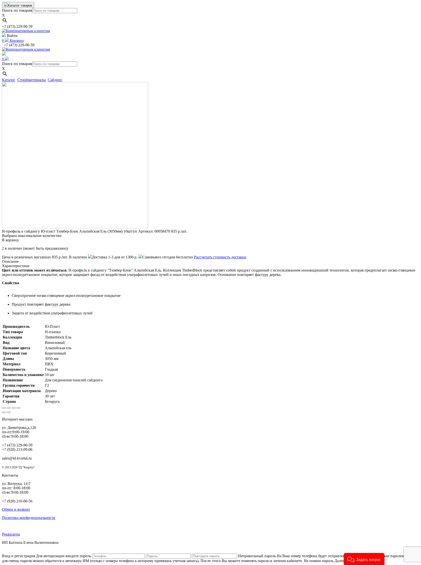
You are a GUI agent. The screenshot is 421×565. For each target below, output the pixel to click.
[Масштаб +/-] (18, 408)
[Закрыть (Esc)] (4, 408)
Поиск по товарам (17, 10)
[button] (364, 559)
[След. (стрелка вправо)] (9, 412)
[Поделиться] (9, 408)
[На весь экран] (14, 408)
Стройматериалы (31, 80)
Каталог (8, 80)
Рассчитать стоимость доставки (220, 257)
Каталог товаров (20, 5)
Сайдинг (55, 80)
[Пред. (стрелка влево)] (4, 412)
